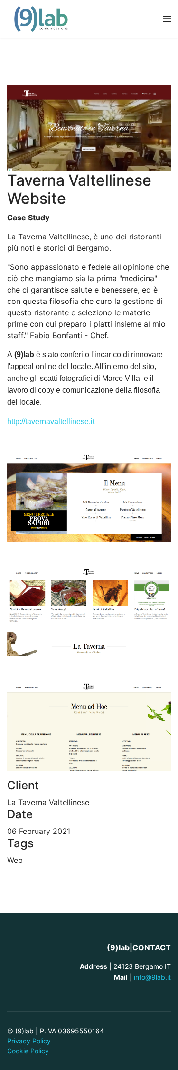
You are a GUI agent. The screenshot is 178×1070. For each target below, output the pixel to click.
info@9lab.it (151, 977)
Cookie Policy (28, 1051)
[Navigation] (167, 19)
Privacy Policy (29, 1041)
